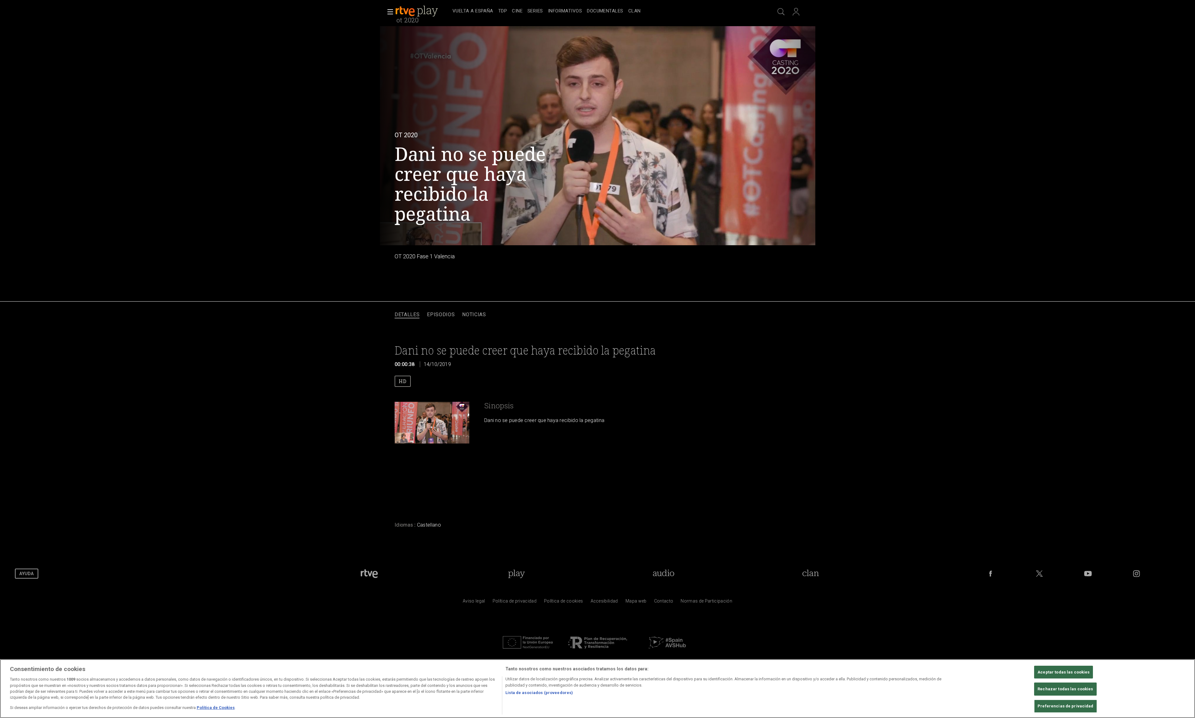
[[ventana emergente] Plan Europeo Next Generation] (528, 650)
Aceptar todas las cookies (1064, 672)
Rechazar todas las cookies (1065, 689)
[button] (388, 12)
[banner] (422, 11)
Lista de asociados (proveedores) (539, 692)
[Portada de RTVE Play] (417, 11)
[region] (597, 688)
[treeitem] (472, 11)
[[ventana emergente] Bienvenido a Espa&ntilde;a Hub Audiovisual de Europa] (667, 650)
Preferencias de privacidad (1065, 706)
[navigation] (604, 11)
